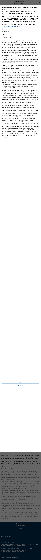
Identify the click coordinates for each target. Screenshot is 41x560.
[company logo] (19, 2)
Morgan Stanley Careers (6, 536)
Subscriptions (33, 542)
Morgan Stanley (4, 534)
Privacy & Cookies (34, 544)
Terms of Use (7, 104)
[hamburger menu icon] (2, 2)
